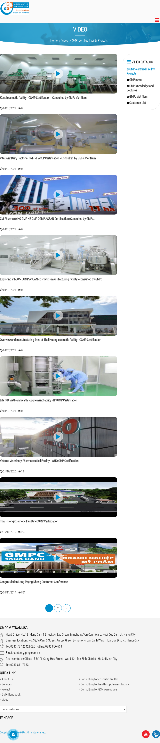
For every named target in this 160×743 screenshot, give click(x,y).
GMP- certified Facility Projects (90, 40)
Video (64, 40)
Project (6, 689)
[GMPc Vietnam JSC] (14, 9)
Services (7, 684)
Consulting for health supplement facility (105, 684)
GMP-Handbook (11, 694)
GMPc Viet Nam (138, 96)
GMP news (135, 80)
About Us (7, 679)
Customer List (137, 103)
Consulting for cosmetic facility (99, 679)
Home (54, 40)
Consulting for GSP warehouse (99, 689)
